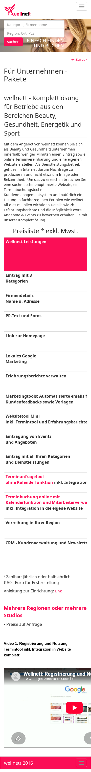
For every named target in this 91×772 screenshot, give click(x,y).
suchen (13, 41)
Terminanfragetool (25, 476)
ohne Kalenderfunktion (29, 482)
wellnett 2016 (18, 763)
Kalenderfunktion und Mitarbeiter (40, 502)
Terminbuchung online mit (33, 497)
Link (58, 591)
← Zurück (79, 59)
